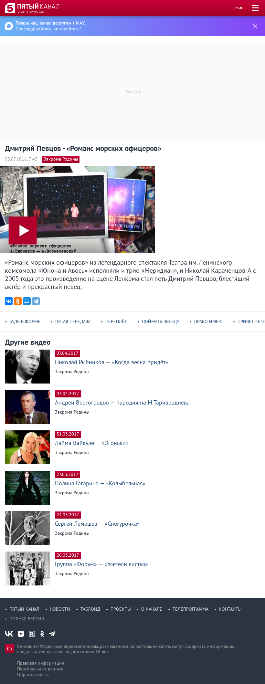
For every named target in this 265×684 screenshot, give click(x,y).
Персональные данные (40, 669)
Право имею (208, 321)
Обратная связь (33, 674)
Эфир (238, 7)
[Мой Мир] (27, 301)
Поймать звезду (160, 321)
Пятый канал (24, 609)
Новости (60, 609)
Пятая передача (72, 321)
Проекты (121, 609)
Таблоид (90, 609)
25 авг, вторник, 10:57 (31, 11)
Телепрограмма (190, 609)
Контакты (230, 609)
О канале (151, 609)
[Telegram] (36, 301)
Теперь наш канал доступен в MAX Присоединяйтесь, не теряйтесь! (50, 26)
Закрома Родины (61, 159)
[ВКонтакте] (9, 301)
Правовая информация (40, 663)
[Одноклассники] (18, 301)
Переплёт (116, 321)
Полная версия (26, 619)
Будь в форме (24, 321)
